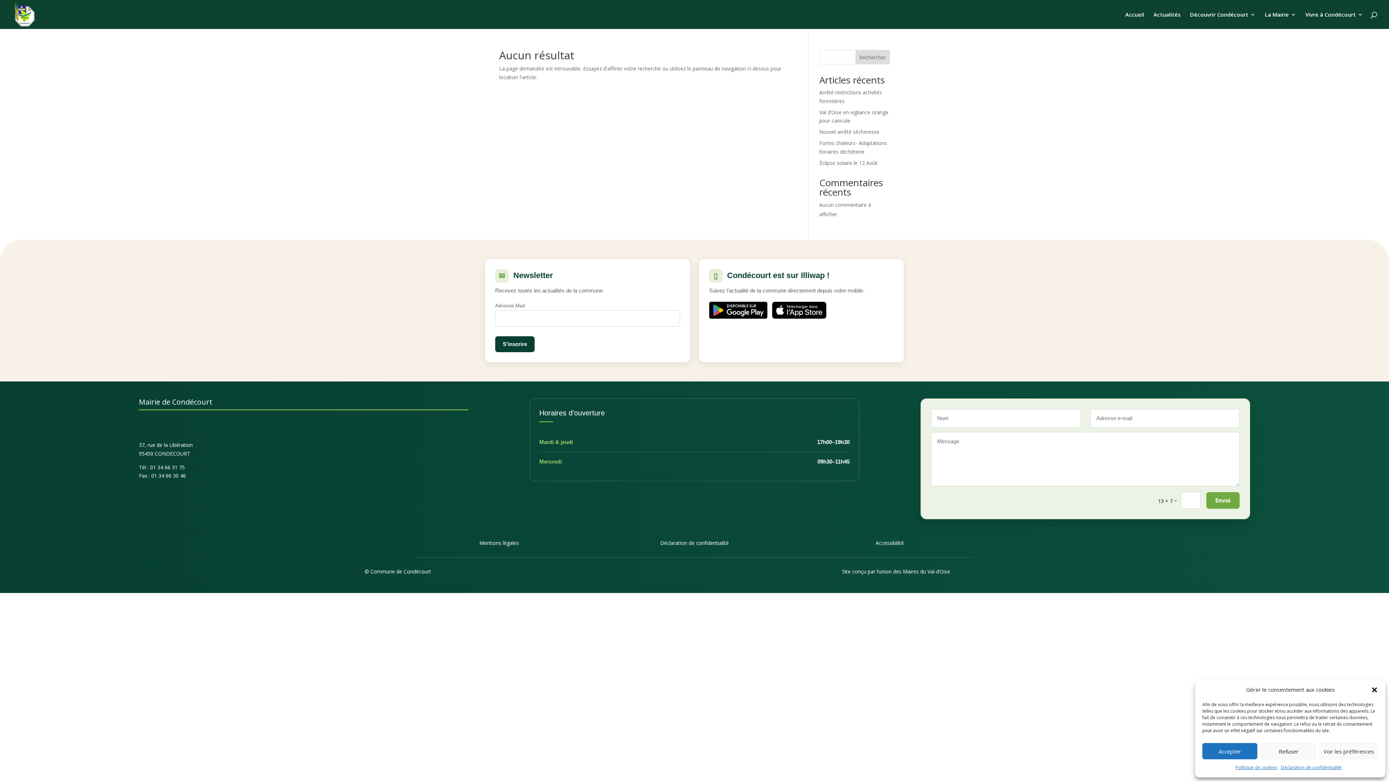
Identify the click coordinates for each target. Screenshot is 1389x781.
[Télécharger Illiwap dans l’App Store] (799, 310)
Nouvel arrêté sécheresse (849, 131)
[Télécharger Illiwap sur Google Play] (738, 310)
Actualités (1167, 15)
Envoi (1223, 500)
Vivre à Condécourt (1330, 15)
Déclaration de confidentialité (1311, 767)
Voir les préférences (1349, 751)
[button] (1374, 689)
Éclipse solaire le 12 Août (848, 162)
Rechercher (872, 57)
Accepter (1230, 751)
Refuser (1289, 751)
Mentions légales (499, 542)
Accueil (1134, 15)
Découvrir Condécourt (1219, 15)
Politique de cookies (1256, 767)
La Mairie (1277, 15)
